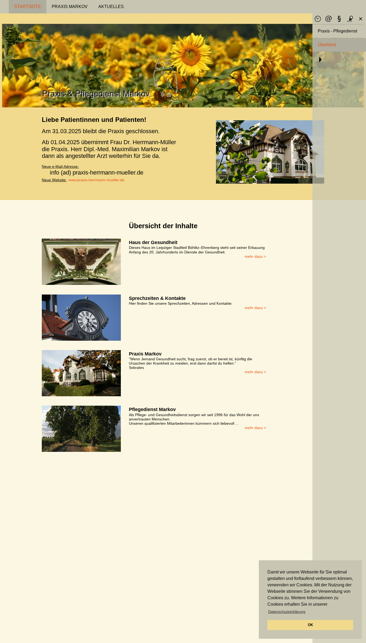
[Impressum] (339, 18)
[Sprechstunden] (317, 18)
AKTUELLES (111, 6)
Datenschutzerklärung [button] (286, 611)
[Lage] (350, 18)
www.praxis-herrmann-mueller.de (96, 180)
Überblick (327, 44)
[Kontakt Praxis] (328, 18)
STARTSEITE (27, 6)
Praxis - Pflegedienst (337, 31)
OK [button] (310, 625)
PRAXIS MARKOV (70, 6)
